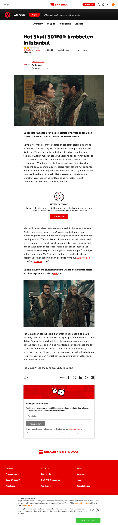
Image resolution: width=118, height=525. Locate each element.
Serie (31, 50)
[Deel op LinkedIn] (80, 377)
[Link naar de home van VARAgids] (7, 15)
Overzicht (38, 23)
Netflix (26, 50)
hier (55, 273)
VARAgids (19, 14)
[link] (27, 64)
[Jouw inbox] (103, 4)
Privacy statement (32, 435)
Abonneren (65, 23)
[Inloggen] (107, 4)
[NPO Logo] (113, 5)
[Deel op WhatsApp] (86, 377)
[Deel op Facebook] (68, 377)
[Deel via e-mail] (92, 377)
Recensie (37, 50)
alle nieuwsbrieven (76, 429)
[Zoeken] (98, 4)
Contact (78, 23)
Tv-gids (51, 23)
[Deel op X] (74, 377)
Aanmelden (35, 423)
